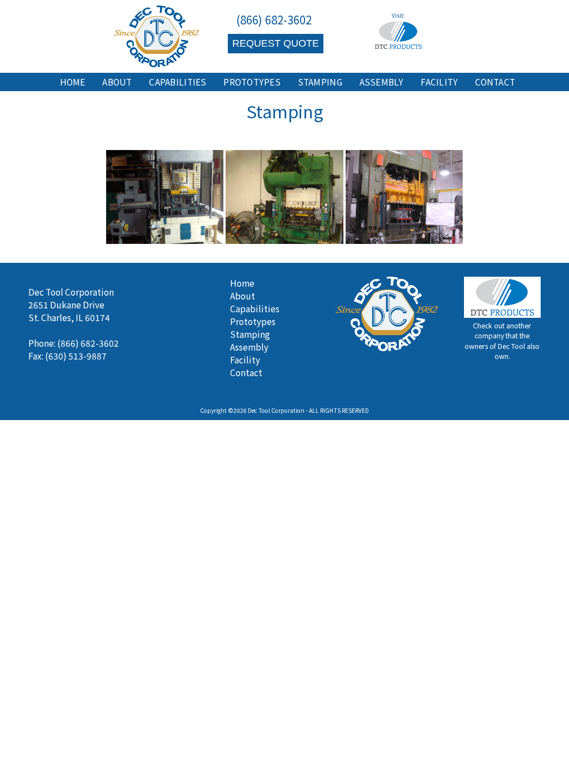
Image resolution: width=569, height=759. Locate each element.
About (117, 82)
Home (73, 82)
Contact (495, 82)
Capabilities (177, 82)
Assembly (382, 82)
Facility (439, 82)
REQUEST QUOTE (275, 43)
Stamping (320, 82)
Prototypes (252, 82)
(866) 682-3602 (274, 19)
